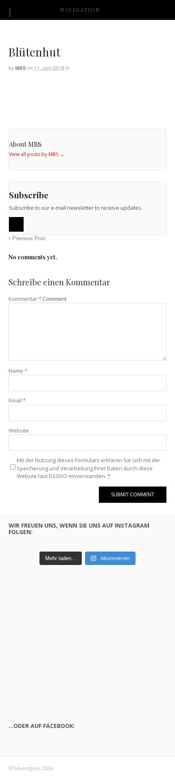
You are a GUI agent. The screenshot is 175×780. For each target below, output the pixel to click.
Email (17, 400)
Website (19, 430)
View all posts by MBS (36, 154)
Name (18, 370)
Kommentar (25, 298)
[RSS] (16, 224)
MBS (20, 68)
